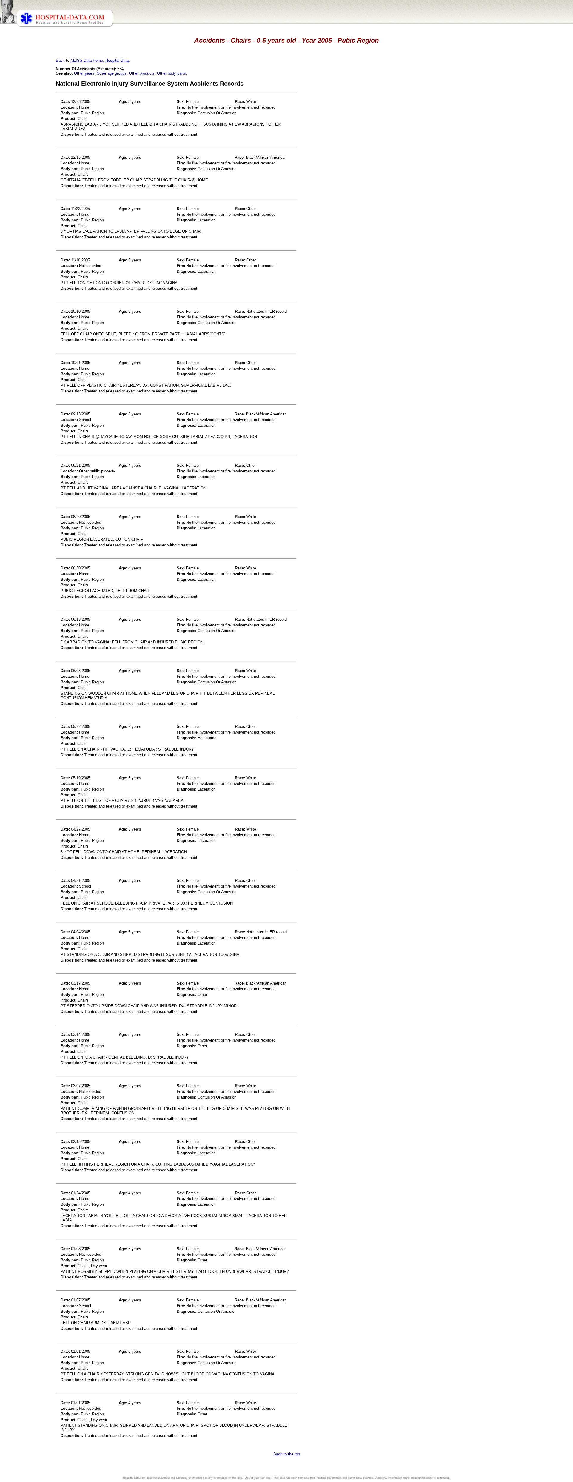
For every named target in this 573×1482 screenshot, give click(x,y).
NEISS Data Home (86, 60)
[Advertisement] (31, 167)
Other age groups (112, 73)
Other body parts (171, 73)
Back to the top (286, 1454)
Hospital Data (117, 60)
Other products (142, 73)
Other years (84, 73)
